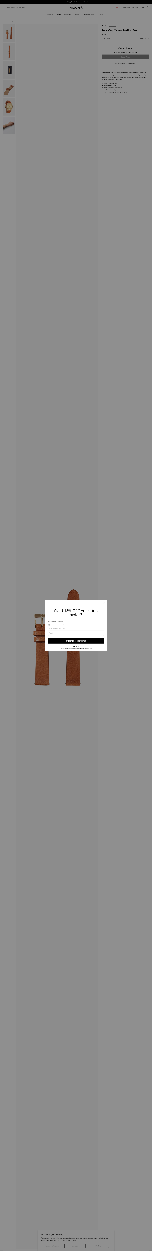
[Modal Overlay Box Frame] (76, 625)
